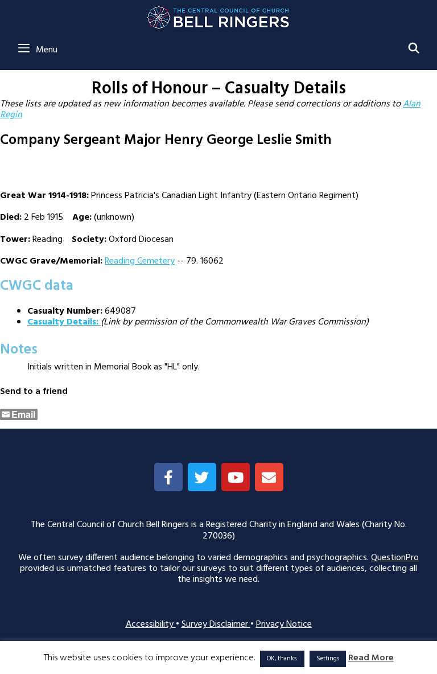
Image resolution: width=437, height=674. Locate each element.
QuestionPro (395, 557)
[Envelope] (269, 477)
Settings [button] (327, 659)
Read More (371, 658)
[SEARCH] (414, 49)
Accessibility (151, 624)
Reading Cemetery (140, 261)
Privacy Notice (284, 624)
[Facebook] (168, 477)
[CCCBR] (218, 14)
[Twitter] (202, 477)
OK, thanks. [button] (282, 659)
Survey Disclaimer (216, 624)
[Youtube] (235, 477)
